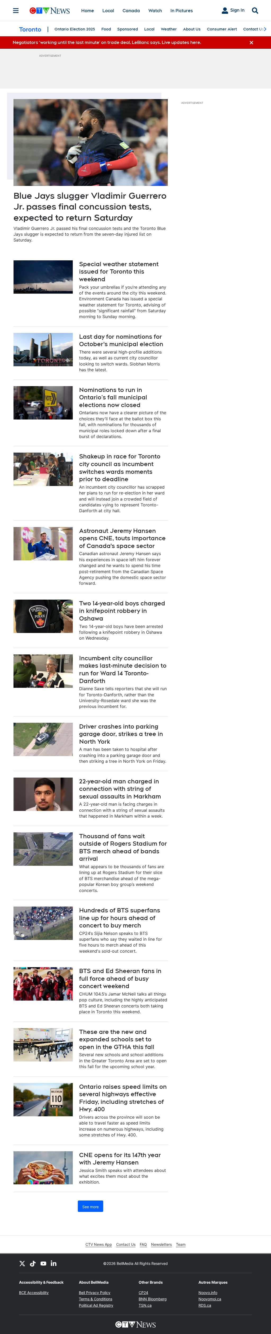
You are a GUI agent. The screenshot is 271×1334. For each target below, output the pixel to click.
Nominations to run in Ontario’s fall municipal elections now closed (113, 397)
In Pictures (181, 10)
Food (106, 29)
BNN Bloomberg (153, 1299)
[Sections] (16, 10)
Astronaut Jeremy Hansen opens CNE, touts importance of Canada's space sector (122, 538)
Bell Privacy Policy (94, 1292)
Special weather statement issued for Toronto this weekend (119, 272)
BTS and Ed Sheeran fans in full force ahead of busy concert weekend (120, 978)
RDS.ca (204, 1305)
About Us (192, 29)
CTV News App (98, 1244)
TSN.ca (145, 1305)
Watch (155, 10)
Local (108, 10)
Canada (131, 10)
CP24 (143, 1292)
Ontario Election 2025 (75, 29)
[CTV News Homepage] (50, 10)
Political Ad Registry (96, 1305)
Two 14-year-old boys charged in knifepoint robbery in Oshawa (122, 611)
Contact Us (253, 29)
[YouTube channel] (43, 1263)
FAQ (143, 1244)
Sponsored (127, 29)
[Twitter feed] (22, 1263)
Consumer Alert (222, 29)
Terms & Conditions (95, 1299)
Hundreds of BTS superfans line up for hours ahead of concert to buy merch (119, 918)
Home (87, 10)
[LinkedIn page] (54, 1263)
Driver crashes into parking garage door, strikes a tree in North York (121, 734)
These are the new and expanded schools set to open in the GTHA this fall (116, 1039)
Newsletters (161, 1244)
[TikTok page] (33, 1263)
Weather (169, 29)
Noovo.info (207, 1292)
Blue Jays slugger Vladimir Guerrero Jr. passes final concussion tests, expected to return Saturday (89, 206)
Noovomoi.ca (209, 1299)
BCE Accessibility (34, 1292)
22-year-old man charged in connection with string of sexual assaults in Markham (120, 789)
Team (181, 1244)
